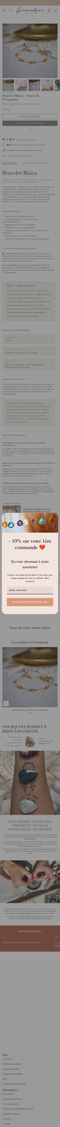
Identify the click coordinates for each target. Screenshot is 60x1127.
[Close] (54, 516)
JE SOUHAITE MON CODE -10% (30, 602)
